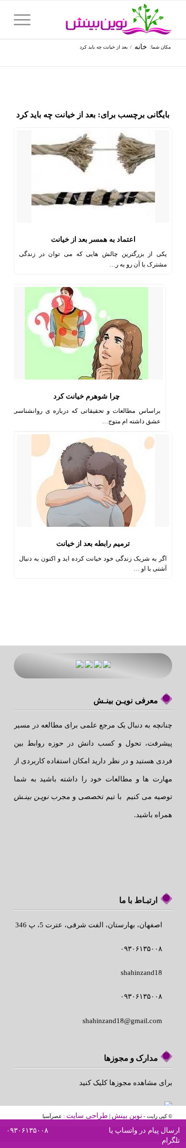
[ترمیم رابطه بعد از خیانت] (93, 480)
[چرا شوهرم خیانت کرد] (86, 333)
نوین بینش (127, 1115)
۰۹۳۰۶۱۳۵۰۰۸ (27, 1130)
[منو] (25, 19)
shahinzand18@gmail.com (122, 1021)
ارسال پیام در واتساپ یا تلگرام (144, 1135)
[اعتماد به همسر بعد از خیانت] (93, 176)
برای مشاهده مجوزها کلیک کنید (125, 1082)
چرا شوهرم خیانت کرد (86, 396)
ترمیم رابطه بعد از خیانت (93, 543)
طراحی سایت (87, 1115)
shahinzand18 (141, 972)
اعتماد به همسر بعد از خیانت (93, 239)
